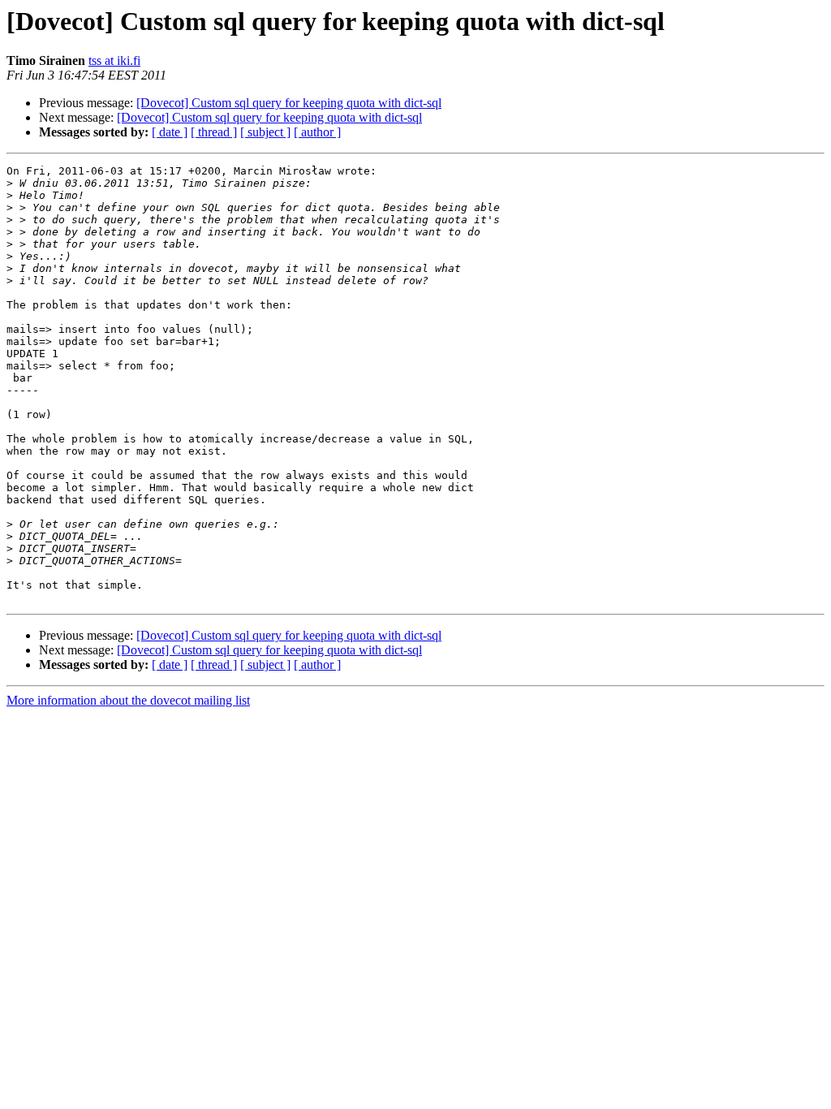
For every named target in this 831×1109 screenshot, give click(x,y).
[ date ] (169, 132)
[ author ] (317, 132)
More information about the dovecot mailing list (128, 700)
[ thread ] (214, 132)
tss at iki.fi (114, 60)
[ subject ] (265, 132)
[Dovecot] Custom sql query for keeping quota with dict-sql (288, 103)
